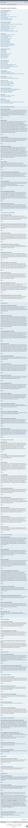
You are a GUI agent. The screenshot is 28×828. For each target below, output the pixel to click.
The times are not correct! (5, 25)
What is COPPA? (3, 12)
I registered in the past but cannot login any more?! (9, 16)
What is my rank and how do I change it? (7, 30)
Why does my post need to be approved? (7, 45)
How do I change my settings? (5, 23)
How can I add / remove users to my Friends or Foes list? (10, 78)
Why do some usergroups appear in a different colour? (9, 66)
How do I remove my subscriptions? (6, 92)
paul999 (19, 825)
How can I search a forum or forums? (7, 81)
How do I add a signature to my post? (6, 36)
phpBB (3, 257)
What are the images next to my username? (7, 28)
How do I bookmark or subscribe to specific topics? (9, 90)
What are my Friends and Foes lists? (6, 77)
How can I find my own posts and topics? (7, 85)
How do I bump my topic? (5, 46)
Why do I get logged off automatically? (7, 18)
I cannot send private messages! (6, 71)
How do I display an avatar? (5, 29)
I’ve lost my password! (4, 17)
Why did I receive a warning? (5, 42)
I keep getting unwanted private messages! (7, 72)
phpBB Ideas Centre (22, 787)
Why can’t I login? (3, 15)
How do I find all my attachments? (6, 96)
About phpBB (22, 779)
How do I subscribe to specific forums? (7, 91)
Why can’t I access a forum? (5, 40)
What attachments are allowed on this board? (8, 95)
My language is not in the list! (5, 27)
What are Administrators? (5, 61)
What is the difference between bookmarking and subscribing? (10, 89)
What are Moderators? (4, 62)
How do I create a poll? (4, 37)
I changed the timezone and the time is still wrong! (8, 26)
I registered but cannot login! (5, 14)
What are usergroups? (4, 63)
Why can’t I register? (4, 13)
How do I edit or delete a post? (5, 35)
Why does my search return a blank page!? (7, 83)
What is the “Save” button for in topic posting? (8, 44)
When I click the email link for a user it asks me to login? (9, 31)
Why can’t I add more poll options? (6, 38)
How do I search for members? (5, 84)
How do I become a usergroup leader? (7, 65)
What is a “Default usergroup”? (5, 67)
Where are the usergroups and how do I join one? (8, 64)
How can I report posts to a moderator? (7, 43)
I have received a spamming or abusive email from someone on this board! (12, 73)
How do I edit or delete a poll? (5, 39)
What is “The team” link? (4, 68)
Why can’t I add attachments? (5, 41)
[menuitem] (2, 2)
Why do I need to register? (5, 11)
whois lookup (22, 797)
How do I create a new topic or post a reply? (8, 34)
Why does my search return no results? (7, 82)
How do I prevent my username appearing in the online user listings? (11, 24)
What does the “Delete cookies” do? (6, 19)
